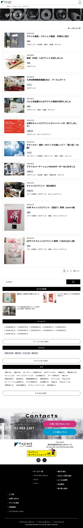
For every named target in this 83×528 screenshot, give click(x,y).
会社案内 (61, 484)
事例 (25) (18, 353)
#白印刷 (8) (19, 379)
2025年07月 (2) (36, 330)
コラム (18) (26, 353)
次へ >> (76, 271)
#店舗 (51, 44)
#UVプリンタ (31, 44)
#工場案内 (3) (44, 382)
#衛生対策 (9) (9, 379)
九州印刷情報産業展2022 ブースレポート (46, 79)
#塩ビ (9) (65, 376)
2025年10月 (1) (23, 330)
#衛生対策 (52, 175)
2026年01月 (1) (61, 327)
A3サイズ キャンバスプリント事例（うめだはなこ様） (51, 240)
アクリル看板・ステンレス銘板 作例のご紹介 (48, 36)
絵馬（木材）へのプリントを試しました (45, 57)
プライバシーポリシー (27, 522)
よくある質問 (62, 480)
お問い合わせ (14, 498)
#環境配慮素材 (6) (31, 379)
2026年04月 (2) (48, 327)
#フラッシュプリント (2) (36, 385)
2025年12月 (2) (10, 330)
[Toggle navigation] (80, 2)
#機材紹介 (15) (72, 372)
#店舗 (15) (61, 372)
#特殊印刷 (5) (44, 379)
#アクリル (58, 44)
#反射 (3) (54, 382)
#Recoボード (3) (65, 382)
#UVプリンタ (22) (49, 372)
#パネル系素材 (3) (31, 382)
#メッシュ (68, 156)
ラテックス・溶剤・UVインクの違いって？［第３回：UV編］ (53, 146)
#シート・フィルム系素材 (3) (14, 382)
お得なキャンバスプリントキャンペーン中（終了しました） (52, 124)
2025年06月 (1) (48, 330)
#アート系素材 (31, 194)
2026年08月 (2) (10, 327)
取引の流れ (62, 471)
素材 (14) (35, 353)
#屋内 (56, 156)
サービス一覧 (38, 471)
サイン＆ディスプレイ (41, 475)
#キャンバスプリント (44, 134)
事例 (28, 41)
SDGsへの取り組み (65, 475)
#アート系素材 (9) (53, 376)
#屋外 (46, 44)
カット (36, 479)
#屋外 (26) (17, 372)
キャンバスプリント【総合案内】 (42, 185)
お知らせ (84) (9, 353)
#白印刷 (39, 44)
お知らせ (30, 131)
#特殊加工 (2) (9, 385)
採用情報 (12, 507)
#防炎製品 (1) (51, 385)
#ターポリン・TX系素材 (35, 156)
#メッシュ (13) (9, 376)
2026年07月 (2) (23, 327)
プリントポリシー (44, 522)
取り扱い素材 (62, 488)
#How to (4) (66, 379)
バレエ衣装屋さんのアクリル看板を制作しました (49, 101)
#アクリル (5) (55, 379)
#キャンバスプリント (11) (25, 376)
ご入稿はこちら (60, 431)
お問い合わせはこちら (60, 423)
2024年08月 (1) (23, 334)
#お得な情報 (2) (21, 385)
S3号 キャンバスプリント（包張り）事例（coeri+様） (51, 207)
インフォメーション (16, 511)
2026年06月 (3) (36, 327)
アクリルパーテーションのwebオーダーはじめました (51, 166)
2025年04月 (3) (61, 330)
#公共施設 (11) (40, 376)
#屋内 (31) (8, 372)
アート (36, 483)
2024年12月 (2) (10, 334)
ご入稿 (11, 494)
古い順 (78, 28)
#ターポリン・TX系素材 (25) (32, 372)
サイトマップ (59, 522)
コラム (29, 85)
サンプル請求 (14, 503)
